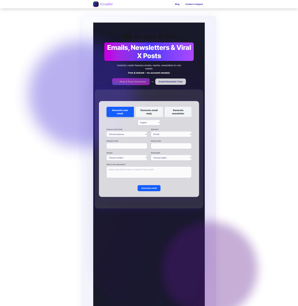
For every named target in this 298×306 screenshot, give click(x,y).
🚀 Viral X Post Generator (131, 81)
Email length (155, 153)
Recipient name (112, 141)
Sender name (156, 141)
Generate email (149, 188)
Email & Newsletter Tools (171, 81)
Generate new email (120, 112)
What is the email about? (116, 164)
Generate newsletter (178, 112)
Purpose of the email (114, 129)
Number (110, 153)
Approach (154, 129)
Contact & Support (194, 4)
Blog (177, 4)
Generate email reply (149, 112)
